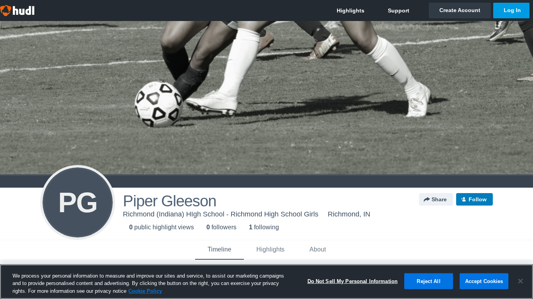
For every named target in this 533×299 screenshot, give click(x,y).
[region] (266, 281)
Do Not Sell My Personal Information (352, 281)
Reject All (428, 281)
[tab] (219, 250)
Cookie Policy (145, 291)
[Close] (520, 281)
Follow (478, 199)
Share (439, 199)
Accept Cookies (484, 281)
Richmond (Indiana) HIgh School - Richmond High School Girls (220, 214)
